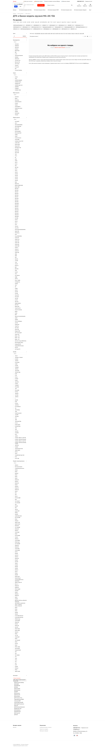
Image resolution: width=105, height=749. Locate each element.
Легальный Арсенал (19, 55)
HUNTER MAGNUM (18, 80)
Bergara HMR (17, 331)
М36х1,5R (17, 545)
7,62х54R (17, 367)
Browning (17, 100)
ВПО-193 (16, 268)
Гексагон (16, 65)
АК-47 (54, 22)
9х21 (16, 434)
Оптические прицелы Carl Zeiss (25, 9)
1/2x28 (16, 598)
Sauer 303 (17, 150)
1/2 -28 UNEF (17, 527)
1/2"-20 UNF (17, 501)
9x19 (16, 664)
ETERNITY (17, 88)
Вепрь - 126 (17, 337)
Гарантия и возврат (44, 729)
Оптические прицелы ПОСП (53, 9)
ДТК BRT (16, 691)
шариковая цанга (18, 515)
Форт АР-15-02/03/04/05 (20, 316)
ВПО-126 (16, 190)
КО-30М (16, 218)
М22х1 (16, 478)
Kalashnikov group (18, 108)
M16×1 (16, 645)
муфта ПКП (17, 510)
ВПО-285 (17, 216)
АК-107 (16, 290)
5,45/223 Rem (17, 426)
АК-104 (28, 22)
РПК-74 (16, 347)
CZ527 (16, 136)
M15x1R (16, 568)
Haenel (16, 104)
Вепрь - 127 (17, 339)
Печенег (16, 114)
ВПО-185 (16, 201)
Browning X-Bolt (18, 132)
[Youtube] (77, 735)
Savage (16, 111)
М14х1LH (16, 520)
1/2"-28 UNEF (17, 502)
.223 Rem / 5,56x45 (19, 357)
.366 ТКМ (17, 445)
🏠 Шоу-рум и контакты (28, 1)
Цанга (16, 597)
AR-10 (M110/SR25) (18, 124)
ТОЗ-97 (16, 263)
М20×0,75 (17, 489)
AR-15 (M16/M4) (43, 22)
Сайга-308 (74, 22)
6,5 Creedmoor (18, 406)
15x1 (16, 653)
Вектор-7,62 (17, 62)
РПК (16, 234)
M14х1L (16, 512)
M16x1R (16, 560)
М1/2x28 (16, 590)
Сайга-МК (37, 22)
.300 (16, 419)
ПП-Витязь (17, 232)
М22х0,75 (17, 479)
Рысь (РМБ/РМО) (18, 236)
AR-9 (16, 123)
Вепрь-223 (17, 306)
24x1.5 (16, 571)
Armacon (16, 48)
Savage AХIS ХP (18, 344)
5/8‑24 (16, 643)
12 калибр (17, 386)
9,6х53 (16, 380)
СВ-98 (16, 278)
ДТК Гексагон (17, 693)
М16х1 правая (17, 589)
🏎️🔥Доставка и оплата (38, 1)
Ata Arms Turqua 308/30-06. (20, 340)
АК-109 (16, 180)
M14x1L (16, 573)
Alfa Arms (17, 47)
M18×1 (16, 641)
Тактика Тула (17, 60)
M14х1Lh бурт (17, 618)
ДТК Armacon (17, 696)
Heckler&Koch (17, 106)
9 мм (16, 375)
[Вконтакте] (74, 735)
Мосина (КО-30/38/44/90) (20, 229)
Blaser (16, 98)
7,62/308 (17, 432)
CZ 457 (16, 272)
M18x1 (16, 609)
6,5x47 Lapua (17, 424)
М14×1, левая (17, 646)
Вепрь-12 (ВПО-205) (19, 185)
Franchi (16, 103)
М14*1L (16, 551)
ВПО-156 (16, 200)
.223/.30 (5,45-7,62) (19, 448)
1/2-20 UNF (17, 532)
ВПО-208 (17, 203)
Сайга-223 (17, 244)
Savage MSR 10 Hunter (19, 345)
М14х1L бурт (17, 576)
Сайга (16, 313)
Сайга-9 (69, 22)
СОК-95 (16, 259)
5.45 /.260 (17, 458)
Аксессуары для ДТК (18, 702)
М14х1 (16, 471)
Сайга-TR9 (17, 242)
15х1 (16, 492)
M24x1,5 (16, 556)
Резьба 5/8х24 (18, 650)
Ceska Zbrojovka (18, 101)
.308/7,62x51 (17, 450)
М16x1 (16, 633)
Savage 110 (17, 324)
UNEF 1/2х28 (17, 671)
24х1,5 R (16, 555)
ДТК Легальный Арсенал (19, 707)
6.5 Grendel (17, 362)
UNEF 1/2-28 (17, 522)
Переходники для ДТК (19, 699)
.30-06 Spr (17, 370)
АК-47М (16, 298)
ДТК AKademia (17, 710)
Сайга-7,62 (17, 334)
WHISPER (17, 86)
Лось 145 (16, 227)
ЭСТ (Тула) (17, 63)
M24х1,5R (17, 528)
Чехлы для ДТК (17, 700)
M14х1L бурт (17, 542)
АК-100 (16, 322)
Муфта (16, 484)
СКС (16, 257)
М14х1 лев (17, 625)
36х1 (16, 499)
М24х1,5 (16, 465)
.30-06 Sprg (17, 409)
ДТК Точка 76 (17, 713)
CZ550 (16, 288)
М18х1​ (16, 533)
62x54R (16, 400)
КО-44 (16, 221)
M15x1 (16, 607)
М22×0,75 (17, 483)
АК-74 (14, 22)
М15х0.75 (17, 488)
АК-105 (32, 22)
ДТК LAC (16, 705)
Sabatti (16, 109)
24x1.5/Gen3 (17, 648)
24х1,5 (16, 491)
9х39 (16, 401)
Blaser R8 (17, 129)
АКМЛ (16, 317)
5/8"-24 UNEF (17, 517)
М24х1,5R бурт (18, 578)
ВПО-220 (17, 209)
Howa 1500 (17, 139)
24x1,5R (16, 561)
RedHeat (16, 57)
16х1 (16, 504)
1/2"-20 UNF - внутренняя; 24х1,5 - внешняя (20, 604)
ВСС (16, 267)
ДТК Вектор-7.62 (17, 708)
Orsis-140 (17, 295)
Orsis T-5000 (17, 280)
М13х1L (16, 592)
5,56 (16, 456)
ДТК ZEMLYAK (17, 685)
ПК (15, 286)
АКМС (16, 160)
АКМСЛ (16, 319)
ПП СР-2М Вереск (18, 321)
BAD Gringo (17, 50)
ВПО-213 (16, 208)
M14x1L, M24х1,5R (18, 605)
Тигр (16, 262)
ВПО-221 (16, 211)
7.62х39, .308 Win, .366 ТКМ (20, 437)
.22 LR (16, 355)
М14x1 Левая (17, 628)
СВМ (16, 255)
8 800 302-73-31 (80, 1)
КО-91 (16, 223)
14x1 (16, 651)
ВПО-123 (16, 188)
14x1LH (16, 563)
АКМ (48, 22)
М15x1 (16, 519)
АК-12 (18, 22)
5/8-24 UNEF (17, 535)
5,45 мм (16, 403)
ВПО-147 (16, 196)
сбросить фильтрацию (60, 47)
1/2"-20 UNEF (17, 543)
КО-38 (16, 219)
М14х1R (16, 506)
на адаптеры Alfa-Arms (19, 468)
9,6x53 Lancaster (18, 413)
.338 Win (16, 396)
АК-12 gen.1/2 (17, 349)
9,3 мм (16, 377)
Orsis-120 (17, 296)
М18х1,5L (16, 538)
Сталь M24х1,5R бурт (19, 617)
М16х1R (16, 566)
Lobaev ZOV (17, 142)
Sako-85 (16, 301)
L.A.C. (16, 53)
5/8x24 (16, 666)
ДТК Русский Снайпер (19, 682)
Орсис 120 (17, 231)
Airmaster (17, 44)
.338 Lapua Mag (18, 421)
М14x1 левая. (17, 630)
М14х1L (16, 470)
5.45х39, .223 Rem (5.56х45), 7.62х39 (20, 443)
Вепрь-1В (17, 183)
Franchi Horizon (18, 137)
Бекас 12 (16, 265)
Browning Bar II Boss (19, 342)
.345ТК (16, 436)
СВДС (16, 277)
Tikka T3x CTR (17, 308)
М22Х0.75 (17, 587)
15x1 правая (17, 655)
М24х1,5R (17, 525)
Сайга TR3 (17, 241)
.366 (16, 427)
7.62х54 (16, 446)
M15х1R (16, 614)
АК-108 (16, 291)
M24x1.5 (16, 569)
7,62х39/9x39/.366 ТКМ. (19, 455)
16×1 (16, 663)
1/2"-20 (16, 635)
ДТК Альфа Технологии (19, 703)
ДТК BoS (16, 687)
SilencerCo (17, 58)
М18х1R (16, 574)
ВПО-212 (16, 206)
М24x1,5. (16, 632)
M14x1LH (16, 668)
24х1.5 (16, 496)
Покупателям (43, 725)
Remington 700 (18, 147)
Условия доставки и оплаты (45, 727)
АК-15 (21, 22)
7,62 (16, 418)
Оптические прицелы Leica (66, 9)
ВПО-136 (16, 195)
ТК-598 (16, 260)
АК (15, 157)
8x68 (16, 373)
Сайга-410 (17, 252)
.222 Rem (17, 416)
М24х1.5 (16, 481)
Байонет (16, 473)
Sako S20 (17, 327)
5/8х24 (16, 565)
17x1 (16, 656)
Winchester (17, 113)
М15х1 (16, 474)
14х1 (16, 494)
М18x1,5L (16, 593)
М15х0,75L (17, 622)
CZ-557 (16, 299)
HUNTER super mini (18, 85)
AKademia (17, 45)
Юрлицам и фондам (44, 730)
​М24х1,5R (17, 558)
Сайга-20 (17, 250)
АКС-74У (16, 167)
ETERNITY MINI (18, 90)
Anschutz (17, 96)
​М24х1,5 (16, 530)
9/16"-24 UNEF (17, 497)
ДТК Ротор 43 (17, 694)
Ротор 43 (17, 66)
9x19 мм (16, 391)
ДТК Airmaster (17, 688)
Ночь (16, 78)
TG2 (16, 285)
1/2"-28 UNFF (17, 640)
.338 (16, 411)
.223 (16, 429)
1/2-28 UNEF (17, 540)
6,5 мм (16, 422)
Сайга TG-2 (64, 22)
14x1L (16, 658)
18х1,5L (16, 509)
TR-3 (51, 22)
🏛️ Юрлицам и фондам (65, 1)
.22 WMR (16, 414)
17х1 (16, 661)
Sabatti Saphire (18, 303)
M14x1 (16, 610)
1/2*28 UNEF (17, 550)
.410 (16, 388)
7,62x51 (16, 383)
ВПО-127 (16, 191)
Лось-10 (16, 226)
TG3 (16, 154)
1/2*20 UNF (17, 548)
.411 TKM (16, 395)
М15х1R (16, 553)
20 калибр (17, 390)
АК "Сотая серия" (18, 332)
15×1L (16, 659)
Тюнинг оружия (17, 678)
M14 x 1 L (16, 584)
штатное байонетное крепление (19, 580)
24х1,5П (16, 627)
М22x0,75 (17, 595)
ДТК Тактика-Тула (18, 697)
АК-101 (16, 172)
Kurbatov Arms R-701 (19, 141)
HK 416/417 (17, 121)
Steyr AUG (17, 152)
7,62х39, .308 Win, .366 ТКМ (20, 440)
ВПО (16, 314)
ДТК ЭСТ (16, 714)
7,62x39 (16, 365)
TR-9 (16, 273)
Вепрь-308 (17, 186)
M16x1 (16, 669)
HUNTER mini (17, 83)
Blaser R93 (17, 128)
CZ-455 (16, 293)
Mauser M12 (17, 146)
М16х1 (16, 476)
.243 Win (16, 360)
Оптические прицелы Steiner (39, 9)
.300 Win (16, 393)
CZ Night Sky (17, 281)
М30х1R (16, 514)
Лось (16, 224)
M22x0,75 (17, 585)
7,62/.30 (16, 431)
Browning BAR (18, 131)
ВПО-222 (16, 213)
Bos (15, 68)
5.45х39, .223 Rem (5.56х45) (20, 439)
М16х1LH (16, 486)
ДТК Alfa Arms (17, 690)
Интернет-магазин (17, 725)
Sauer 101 (17, 149)
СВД (16, 254)
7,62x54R (17, 385)
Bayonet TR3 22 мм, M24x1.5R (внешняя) (21, 601)
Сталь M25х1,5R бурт (19, 615)
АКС (16, 165)
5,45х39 (16, 359)
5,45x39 (16, 378)
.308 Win (16, 368)
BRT (16, 52)
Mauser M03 (17, 144)
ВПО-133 (16, 193)
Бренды (14, 9)
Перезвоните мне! (88, 1)
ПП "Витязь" (17, 275)
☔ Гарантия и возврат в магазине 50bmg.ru (52, 1)
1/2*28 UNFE (17, 620)
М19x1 (16, 638)
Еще (90, 9)
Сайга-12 (59, 22)
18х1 (16, 507)
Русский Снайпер (18, 70)
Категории (15, 675)
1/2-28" (16, 537)
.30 (15, 408)
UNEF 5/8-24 (17, 524)
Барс (16, 182)
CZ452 (16, 134)
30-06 (16, 451)
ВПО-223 (16, 214)
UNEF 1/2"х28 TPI (18, 582)
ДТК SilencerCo (17, 711)
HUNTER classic (18, 81)
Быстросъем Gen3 (18, 466)
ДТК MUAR (16, 684)
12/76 (16, 453)
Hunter (16, 76)
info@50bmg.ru (76, 729)
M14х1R (16, 612)
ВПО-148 (16, 198)
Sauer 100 (17, 329)
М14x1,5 (16, 623)
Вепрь (16, 311)
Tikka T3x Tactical (18, 309)
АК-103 (24, 22)
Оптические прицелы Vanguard (80, 9)
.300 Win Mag (17, 372)
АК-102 (16, 173)
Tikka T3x (17, 326)
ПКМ (16, 270)
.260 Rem (17, 404)
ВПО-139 (16, 304)
